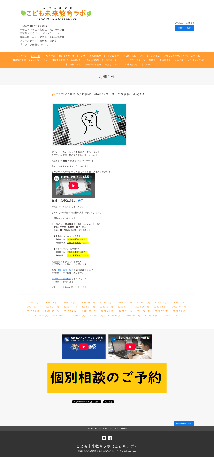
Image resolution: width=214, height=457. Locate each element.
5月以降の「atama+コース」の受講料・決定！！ (111, 94)
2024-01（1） (52, 306)
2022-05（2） (52, 311)
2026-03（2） (33, 302)
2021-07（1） (162, 311)
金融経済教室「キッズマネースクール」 (106, 60)
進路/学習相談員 (93, 64)
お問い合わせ (184, 28)
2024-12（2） (162, 302)
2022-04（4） (71, 311)
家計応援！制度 (73, 64)
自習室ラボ (165, 60)
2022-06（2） (34, 311)
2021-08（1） (144, 311)
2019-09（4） (133, 315)
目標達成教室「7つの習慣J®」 (67, 60)
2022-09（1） (142, 306)
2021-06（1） (180, 311)
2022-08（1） (161, 306)
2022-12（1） (107, 306)
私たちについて (112, 64)
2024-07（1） (34, 306)
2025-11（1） (70, 302)
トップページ (20, 55)
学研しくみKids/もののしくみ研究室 (182, 55)
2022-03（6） (89, 311)
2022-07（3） (179, 306)
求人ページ (147, 64)
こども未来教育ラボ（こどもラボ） (107, 446)
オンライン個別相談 (61, 278)
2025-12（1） (52, 302)
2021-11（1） (126, 311)
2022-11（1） (125, 306)
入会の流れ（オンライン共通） (190, 60)
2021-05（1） (42, 315)
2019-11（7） (97, 315)
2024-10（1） (180, 302)
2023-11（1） (71, 306)
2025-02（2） (125, 302)
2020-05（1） (60, 315)
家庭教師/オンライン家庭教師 (104, 55)
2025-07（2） (107, 302)
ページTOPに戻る (184, 423)
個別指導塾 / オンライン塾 (72, 55)
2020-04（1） (78, 315)
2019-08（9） (152, 315)
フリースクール (137, 60)
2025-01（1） (144, 302)
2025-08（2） (88, 302)
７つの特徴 (49, 55)
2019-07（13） (171, 315)
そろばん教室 (129, 55)
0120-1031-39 (185, 22)
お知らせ (35, 55)
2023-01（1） (89, 306)
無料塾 (152, 60)
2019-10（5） (115, 315)
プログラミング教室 (150, 55)
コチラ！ (81, 200)
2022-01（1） (108, 311)
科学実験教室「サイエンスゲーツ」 (30, 60)
